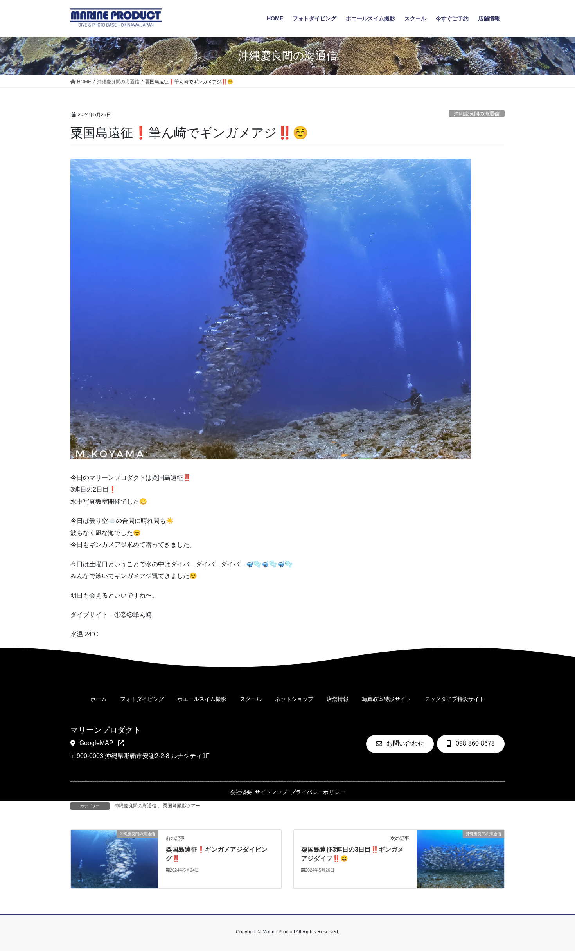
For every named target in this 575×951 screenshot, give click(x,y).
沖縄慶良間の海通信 (477, 114)
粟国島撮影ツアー (181, 806)
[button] (97, 743)
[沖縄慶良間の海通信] (114, 859)
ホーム (98, 699)
